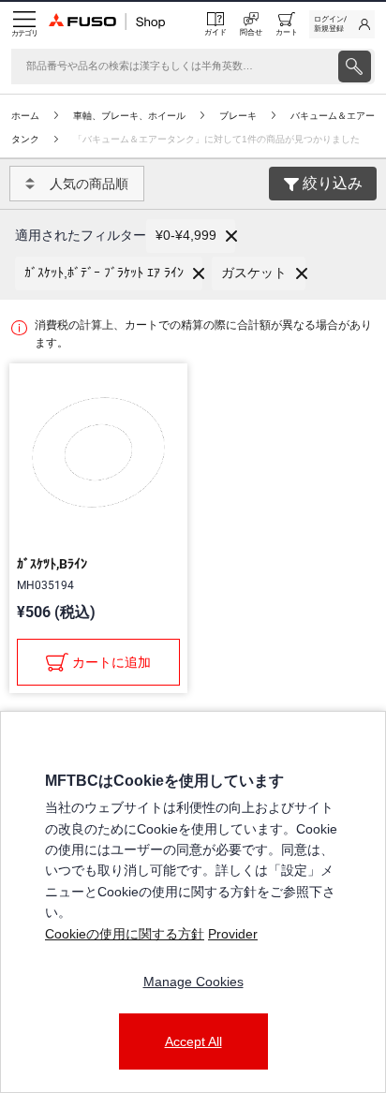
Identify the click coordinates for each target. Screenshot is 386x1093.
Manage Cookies (193, 981)
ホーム (25, 116)
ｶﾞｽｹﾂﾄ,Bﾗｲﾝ (52, 563)
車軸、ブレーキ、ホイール (129, 116)
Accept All (193, 1041)
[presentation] (354, 66)
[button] (190, 236)
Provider (233, 933)
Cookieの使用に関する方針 (124, 933)
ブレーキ (238, 116)
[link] (342, 24)
